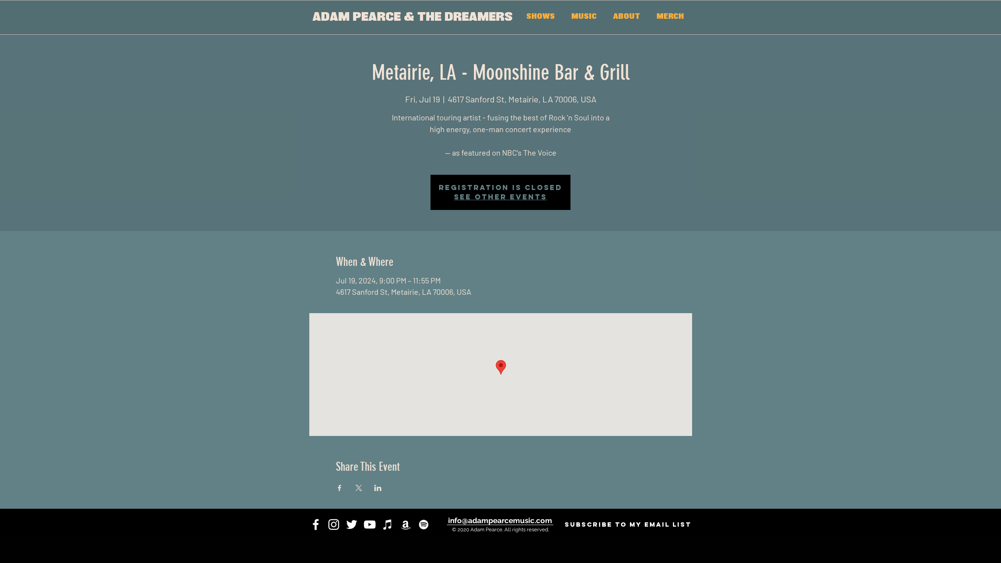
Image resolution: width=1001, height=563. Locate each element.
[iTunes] (387, 524)
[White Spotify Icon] (423, 524)
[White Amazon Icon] (405, 524)
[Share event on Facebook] (339, 488)
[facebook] (316, 524)
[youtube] (369, 524)
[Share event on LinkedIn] (378, 488)
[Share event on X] (358, 488)
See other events (500, 196)
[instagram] (333, 524)
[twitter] (351, 524)
